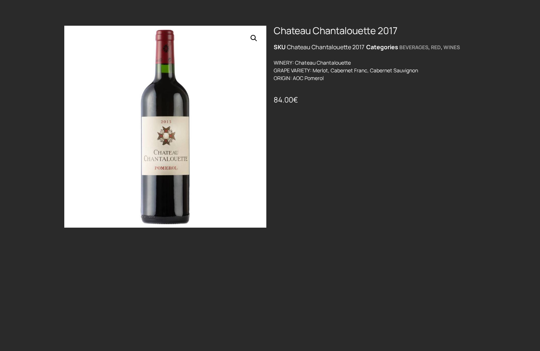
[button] (253, 38)
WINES (451, 47)
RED (436, 47)
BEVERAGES (413, 47)
